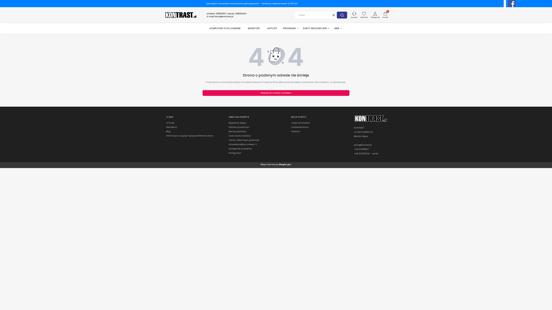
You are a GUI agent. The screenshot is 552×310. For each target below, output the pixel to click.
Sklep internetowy (275, 164)
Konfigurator (235, 153)
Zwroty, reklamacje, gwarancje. (244, 140)
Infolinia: (226, 13)
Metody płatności (237, 131)
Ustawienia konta (299, 127)
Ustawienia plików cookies (242, 144)
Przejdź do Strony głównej (276, 93)
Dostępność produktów (240, 148)
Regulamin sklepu (237, 122)
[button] (342, 15)
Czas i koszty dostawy (240, 135)
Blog (168, 131)
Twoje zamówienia (300, 122)
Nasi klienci (171, 127)
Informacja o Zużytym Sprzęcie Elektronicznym (189, 135)
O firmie (170, 122)
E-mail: (220, 16)
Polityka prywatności (239, 127)
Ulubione (295, 131)
